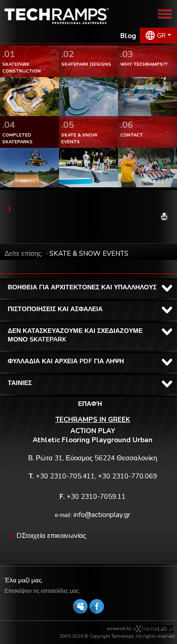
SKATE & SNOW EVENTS (88, 253)
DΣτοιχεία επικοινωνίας (51, 535)
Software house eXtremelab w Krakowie (153, 629)
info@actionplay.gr (102, 514)
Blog (128, 35)
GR (161, 35)
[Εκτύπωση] (164, 216)
